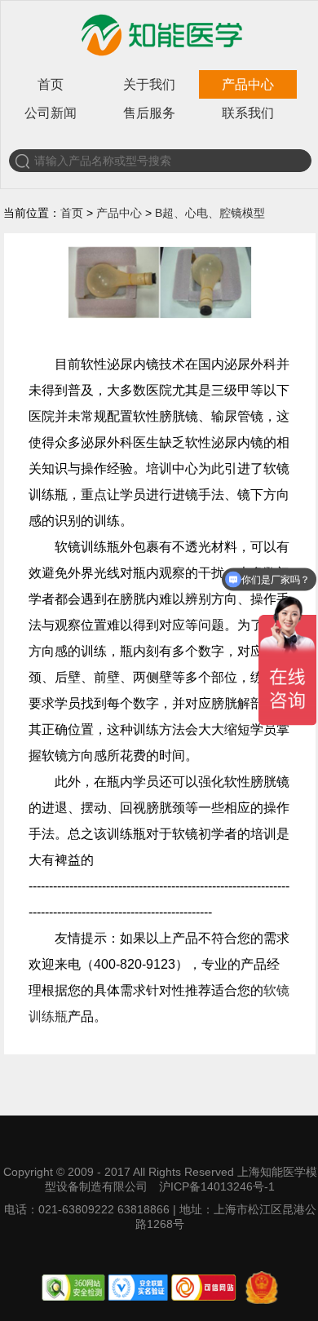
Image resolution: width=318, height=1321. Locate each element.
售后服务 (149, 113)
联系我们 (248, 113)
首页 (51, 84)
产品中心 (248, 84)
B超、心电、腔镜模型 (210, 212)
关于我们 (149, 84)
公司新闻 (50, 113)
